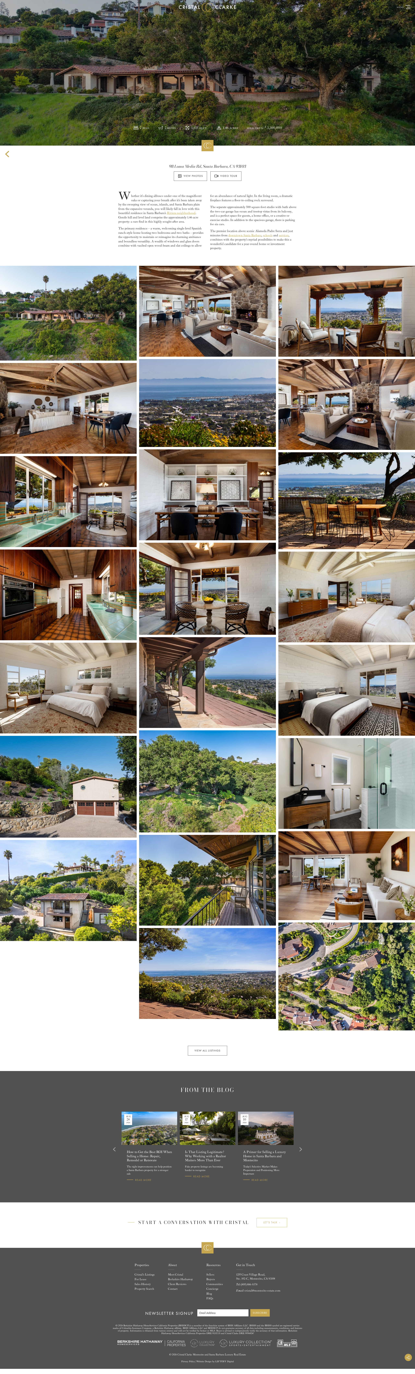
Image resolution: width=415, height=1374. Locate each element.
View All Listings (207, 1050)
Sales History (143, 1284)
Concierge (212, 1289)
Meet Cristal (175, 1274)
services (284, 235)
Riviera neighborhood (181, 213)
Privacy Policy (188, 1361)
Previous (114, 1149)
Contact (173, 1289)
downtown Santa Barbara (244, 235)
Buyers (210, 1279)
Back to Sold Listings (7, 154)
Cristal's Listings (145, 1274)
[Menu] (407, 7)
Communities (214, 1284)
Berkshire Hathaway (180, 1279)
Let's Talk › (271, 1222)
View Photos (193, 175)
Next (301, 1149)
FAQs (209, 1298)
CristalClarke (207, 7)
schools (268, 235)
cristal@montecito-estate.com (262, 1290)
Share (408, 1357)
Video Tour (228, 175)
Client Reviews (177, 1284)
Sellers (210, 1274)
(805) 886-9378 (249, 1284)
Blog (209, 1293)
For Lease (141, 1279)
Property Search (144, 1289)
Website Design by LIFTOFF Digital (215, 1361)
